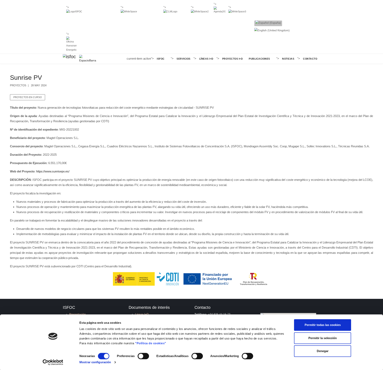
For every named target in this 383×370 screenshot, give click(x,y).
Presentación (77, 314)
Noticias (288, 58)
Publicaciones (259, 58)
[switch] (143, 356)
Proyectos (18, 85)
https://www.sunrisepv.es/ (52, 171)
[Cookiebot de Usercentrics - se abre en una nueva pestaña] (53, 362)
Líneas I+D (206, 58)
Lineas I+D (142, 314)
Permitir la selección (322, 338)
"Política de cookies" (150, 343)
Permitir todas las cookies (323, 325)
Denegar (323, 351)
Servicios (184, 58)
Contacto (310, 58)
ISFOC (161, 58)
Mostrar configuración (95, 362)
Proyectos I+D (232, 58)
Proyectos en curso (27, 97)
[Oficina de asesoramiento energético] (71, 44)
